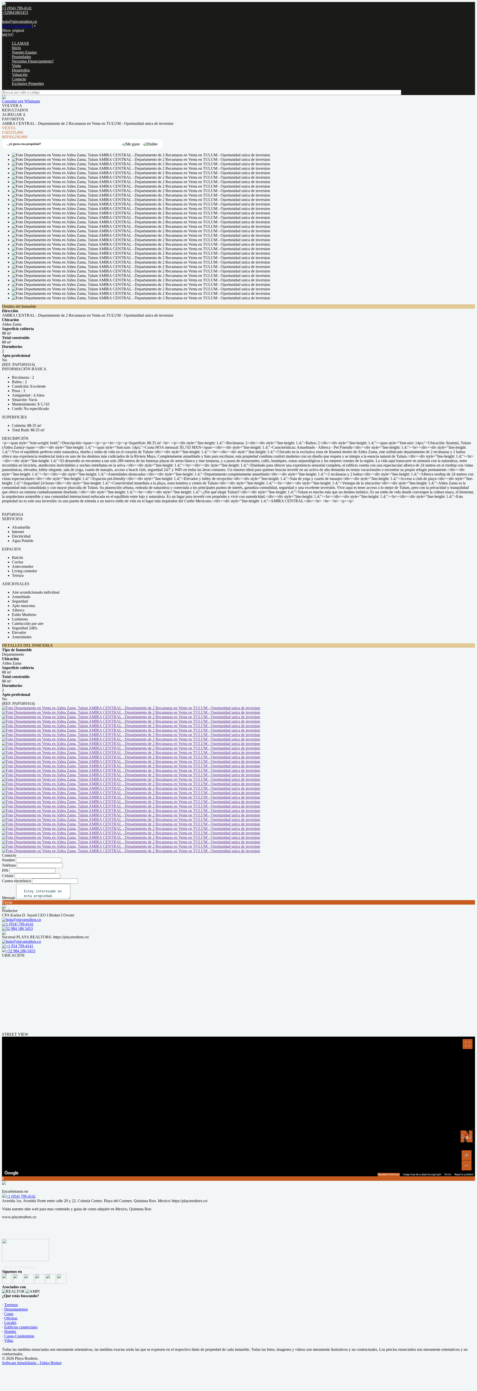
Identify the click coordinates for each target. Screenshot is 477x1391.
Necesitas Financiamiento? (33, 61)
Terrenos (11, 1305)
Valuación (20, 74)
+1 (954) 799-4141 (21, 1196)
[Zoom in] (467, 1155)
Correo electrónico (16, 881)
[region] (238, 1106)
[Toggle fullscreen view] (468, 1044)
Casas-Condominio (19, 1336)
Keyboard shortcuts (389, 1174)
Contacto (19, 79)
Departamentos (16, 1309)
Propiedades (21, 57)
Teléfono (9, 865)
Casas (8, 1314)
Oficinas (10, 1318)
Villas (8, 1340)
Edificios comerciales (21, 1327)
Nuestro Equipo (24, 52)
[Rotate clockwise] (471, 1136)
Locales (10, 1323)
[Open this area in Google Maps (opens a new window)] (11, 1173)
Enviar (7, 902)
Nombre (8, 860)
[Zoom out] (467, 1165)
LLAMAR (20, 43)
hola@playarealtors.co (19, 21)
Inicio (16, 48)
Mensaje (8, 898)
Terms (447, 1174)
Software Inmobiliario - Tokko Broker (32, 1363)
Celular (7, 876)
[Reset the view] (466, 1136)
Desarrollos (21, 70)
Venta (16, 66)
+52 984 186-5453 (20, 951)
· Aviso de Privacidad (18, 1267)
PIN (5, 870)
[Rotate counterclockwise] (462, 1136)
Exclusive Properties (28, 83)
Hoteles (10, 1331)
